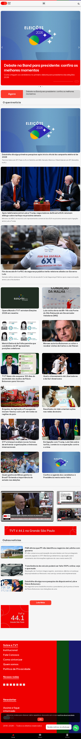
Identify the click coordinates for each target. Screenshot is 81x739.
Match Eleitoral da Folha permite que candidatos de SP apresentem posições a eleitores (19, 346)
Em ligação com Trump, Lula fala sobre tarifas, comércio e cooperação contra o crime (61, 444)
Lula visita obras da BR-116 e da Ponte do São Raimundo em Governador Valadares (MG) (60, 313)
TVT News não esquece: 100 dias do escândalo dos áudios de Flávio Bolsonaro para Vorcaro (18, 378)
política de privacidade (66, 715)
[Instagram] (11, 685)
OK (40, 719)
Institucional (10, 650)
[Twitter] (14, 685)
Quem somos (10, 664)
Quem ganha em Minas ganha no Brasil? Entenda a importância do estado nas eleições (17, 477)
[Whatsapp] (7, 685)
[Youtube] (4, 685)
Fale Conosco (11, 655)
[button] (43, 3)
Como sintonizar (12, 659)
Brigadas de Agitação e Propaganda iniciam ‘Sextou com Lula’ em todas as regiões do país (19, 411)
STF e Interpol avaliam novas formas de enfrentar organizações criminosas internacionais (19, 444)
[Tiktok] (21, 685)
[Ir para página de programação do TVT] (40, 534)
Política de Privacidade (16, 669)
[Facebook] (17, 685)
